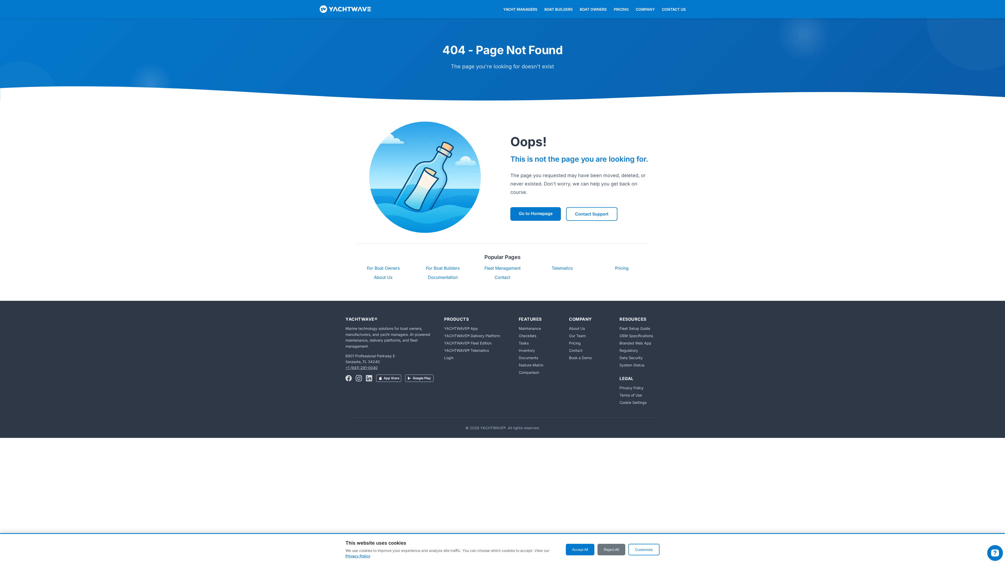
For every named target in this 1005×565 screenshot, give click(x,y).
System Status (631, 365)
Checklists (527, 336)
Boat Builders (558, 9)
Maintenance (530, 328)
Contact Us (674, 9)
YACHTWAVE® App (461, 328)
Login (449, 357)
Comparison (529, 372)
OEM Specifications (636, 336)
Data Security (631, 357)
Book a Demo (580, 357)
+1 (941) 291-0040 (361, 367)
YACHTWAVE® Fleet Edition (468, 343)
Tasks (524, 343)
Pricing (621, 9)
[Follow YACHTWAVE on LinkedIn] (369, 378)
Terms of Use (630, 395)
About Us (383, 277)
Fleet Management (502, 268)
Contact (502, 277)
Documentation (443, 277)
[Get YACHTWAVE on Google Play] (419, 379)
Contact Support (591, 214)
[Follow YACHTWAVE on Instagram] (359, 378)
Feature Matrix (531, 365)
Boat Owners (593, 9)
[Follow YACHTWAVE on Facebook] (348, 378)
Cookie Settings (632, 402)
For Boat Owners (383, 268)
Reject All (611, 549)
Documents (528, 357)
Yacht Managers (520, 9)
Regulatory (628, 350)
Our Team (577, 336)
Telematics (562, 268)
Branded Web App (635, 343)
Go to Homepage (535, 213)
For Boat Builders (443, 268)
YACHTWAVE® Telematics (466, 350)
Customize (644, 549)
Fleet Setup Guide (634, 328)
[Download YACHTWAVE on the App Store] (388, 379)
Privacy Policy (631, 388)
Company (645, 9)
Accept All (580, 549)
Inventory (527, 350)
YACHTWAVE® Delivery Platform (472, 336)
